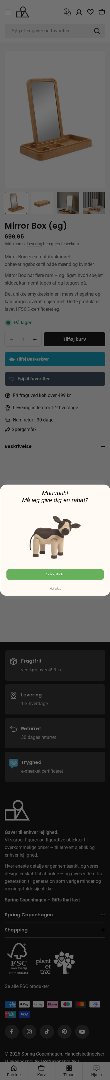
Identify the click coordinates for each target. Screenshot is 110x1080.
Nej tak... (55, 588)
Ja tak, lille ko (55, 574)
